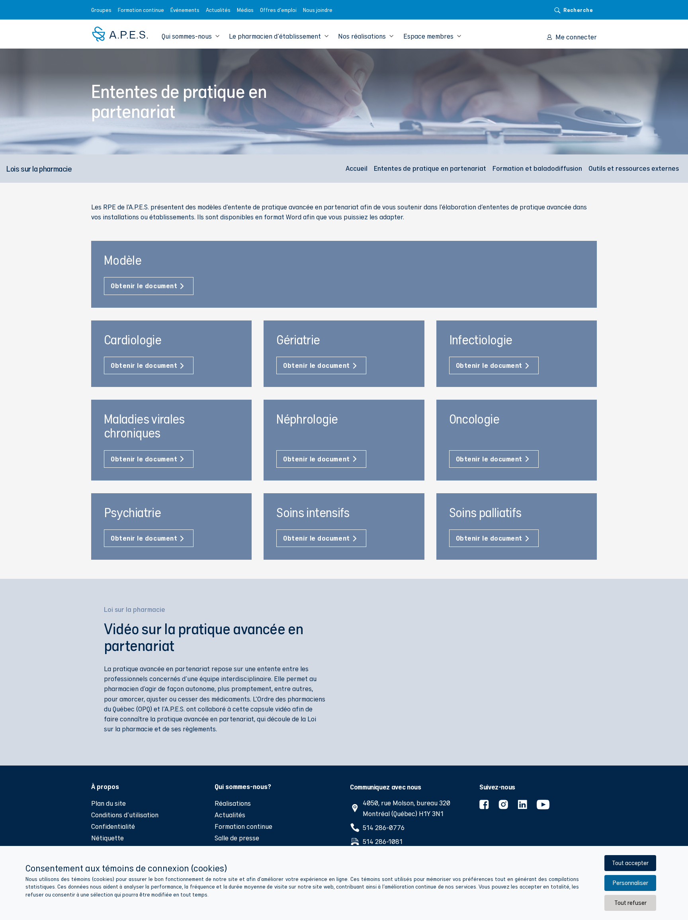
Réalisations (233, 803)
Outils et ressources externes (633, 168)
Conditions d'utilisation (124, 815)
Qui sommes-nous (187, 36)
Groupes (101, 10)
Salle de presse (237, 838)
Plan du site (108, 803)
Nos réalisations (362, 36)
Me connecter (576, 37)
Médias (245, 10)
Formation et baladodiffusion (537, 168)
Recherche (578, 9)
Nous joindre (317, 10)
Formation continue (141, 10)
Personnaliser (630, 883)
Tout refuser (630, 902)
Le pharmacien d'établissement (275, 36)
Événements (184, 10)
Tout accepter (630, 863)
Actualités (218, 10)
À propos (105, 786)
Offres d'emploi (278, 10)
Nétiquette (107, 838)
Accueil (356, 168)
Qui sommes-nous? (243, 786)
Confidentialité (113, 826)
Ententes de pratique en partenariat (430, 168)
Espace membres (428, 36)
